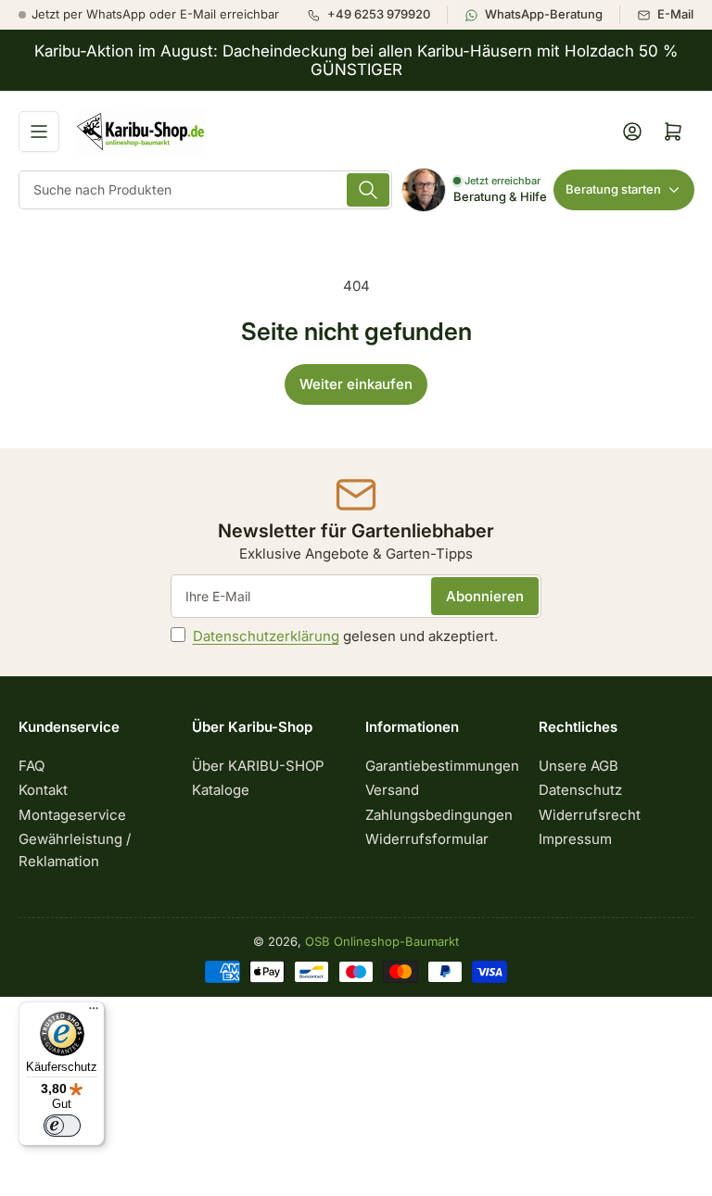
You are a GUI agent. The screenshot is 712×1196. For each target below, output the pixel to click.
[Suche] (368, 190)
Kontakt (43, 790)
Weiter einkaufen (356, 384)
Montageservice (72, 815)
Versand (392, 790)
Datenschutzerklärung (266, 636)
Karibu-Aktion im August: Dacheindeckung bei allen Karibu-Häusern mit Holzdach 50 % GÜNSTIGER (356, 60)
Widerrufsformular (427, 839)
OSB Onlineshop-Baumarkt (382, 941)
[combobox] (205, 189)
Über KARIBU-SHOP (258, 765)
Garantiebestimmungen (442, 765)
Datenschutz (580, 790)
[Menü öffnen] (39, 131)
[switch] (62, 1125)
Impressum (575, 839)
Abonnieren (485, 596)
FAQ (31, 765)
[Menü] (94, 1012)
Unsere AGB (578, 765)
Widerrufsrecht (590, 815)
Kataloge (220, 790)
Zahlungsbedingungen (439, 815)
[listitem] (377, 15)
